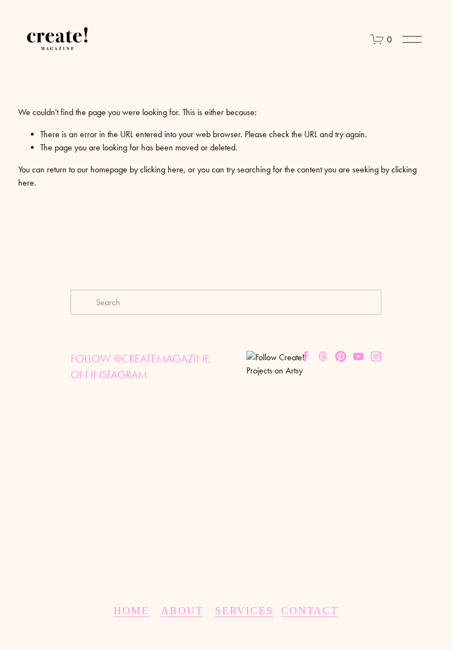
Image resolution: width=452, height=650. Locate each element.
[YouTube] (358, 356)
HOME (131, 610)
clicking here (162, 169)
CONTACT (309, 610)
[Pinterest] (340, 356)
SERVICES (244, 610)
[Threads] (323, 356)
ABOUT (182, 610)
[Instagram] (375, 356)
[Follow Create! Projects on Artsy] (278, 370)
